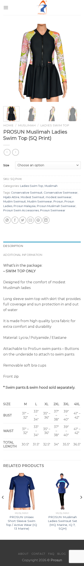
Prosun (58, 201)
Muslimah (27, 125)
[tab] (42, 246)
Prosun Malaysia (25, 206)
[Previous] (10, 63)
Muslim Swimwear (39, 201)
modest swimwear (59, 197)
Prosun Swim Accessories (21, 210)
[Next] (74, 63)
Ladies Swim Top (54, 125)
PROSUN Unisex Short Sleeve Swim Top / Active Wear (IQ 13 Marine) (21, 522)
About (23, 553)
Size (6, 165)
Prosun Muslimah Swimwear (56, 206)
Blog (61, 553)
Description (13, 246)
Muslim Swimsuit (14, 201)
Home (8, 125)
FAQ (51, 553)
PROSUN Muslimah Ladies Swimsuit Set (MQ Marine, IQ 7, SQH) (62, 522)
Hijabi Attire (11, 197)
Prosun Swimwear (52, 210)
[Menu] (5, 7)
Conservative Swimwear (61, 192)
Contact (38, 553)
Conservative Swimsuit (26, 192)
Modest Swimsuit (32, 197)
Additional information (22, 254)
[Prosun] (42, 7)
